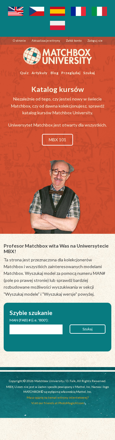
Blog (55, 72)
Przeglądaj (71, 72)
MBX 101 (57, 139)
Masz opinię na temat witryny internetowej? (58, 397)
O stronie (19, 40)
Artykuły (40, 72)
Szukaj (89, 72)
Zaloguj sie (94, 40)
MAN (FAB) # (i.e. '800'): (29, 320)
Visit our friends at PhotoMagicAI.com (57, 403)
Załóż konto (74, 40)
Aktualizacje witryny (46, 40)
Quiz (24, 72)
